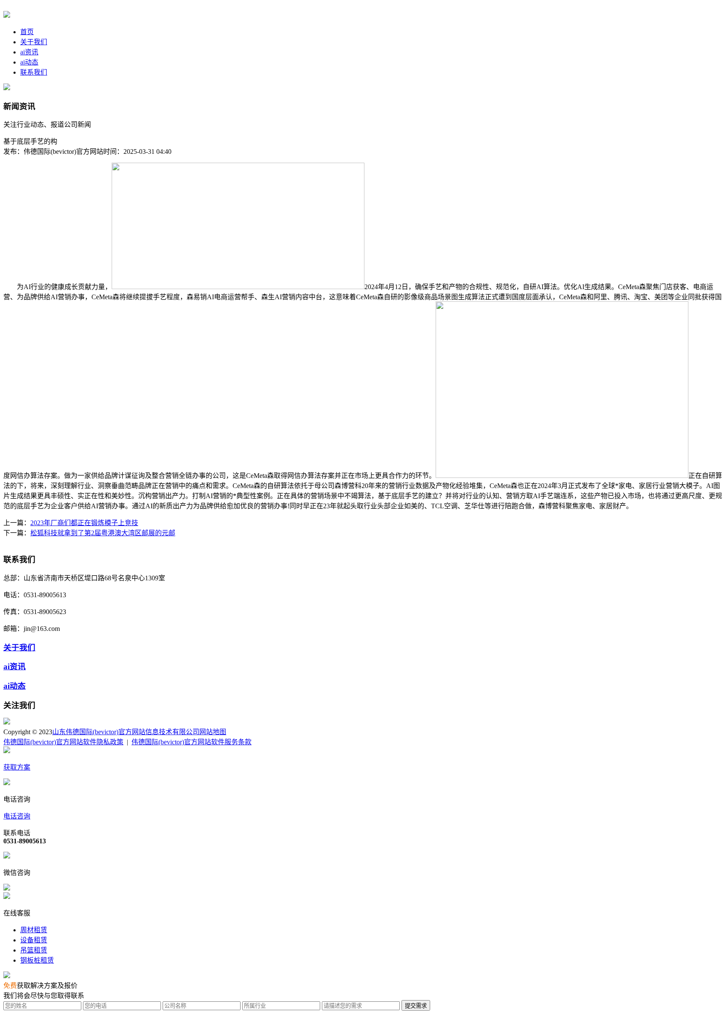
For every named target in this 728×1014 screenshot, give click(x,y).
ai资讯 (29, 52)
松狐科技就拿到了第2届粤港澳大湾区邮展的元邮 (102, 533)
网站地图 (212, 731)
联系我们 (33, 72)
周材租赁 (33, 930)
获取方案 (16, 767)
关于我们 (33, 42)
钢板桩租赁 (37, 960)
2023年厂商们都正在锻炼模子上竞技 (84, 522)
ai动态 (29, 62)
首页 (27, 31)
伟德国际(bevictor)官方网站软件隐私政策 (63, 742)
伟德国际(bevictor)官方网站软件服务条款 (191, 742)
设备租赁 (33, 940)
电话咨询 (16, 816)
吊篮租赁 (33, 950)
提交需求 (416, 1006)
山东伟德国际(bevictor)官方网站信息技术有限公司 (125, 731)
